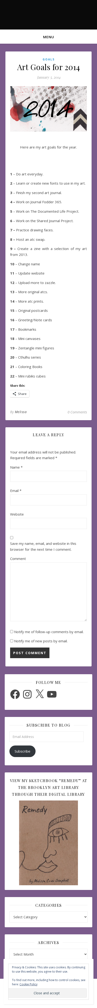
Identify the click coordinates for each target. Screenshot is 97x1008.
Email (15, 490)
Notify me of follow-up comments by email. (49, 631)
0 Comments (77, 412)
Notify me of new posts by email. (41, 641)
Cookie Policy (28, 984)
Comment (18, 558)
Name (16, 467)
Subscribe (22, 751)
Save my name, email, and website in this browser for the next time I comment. (43, 546)
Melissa (21, 412)
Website (17, 514)
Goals (49, 59)
